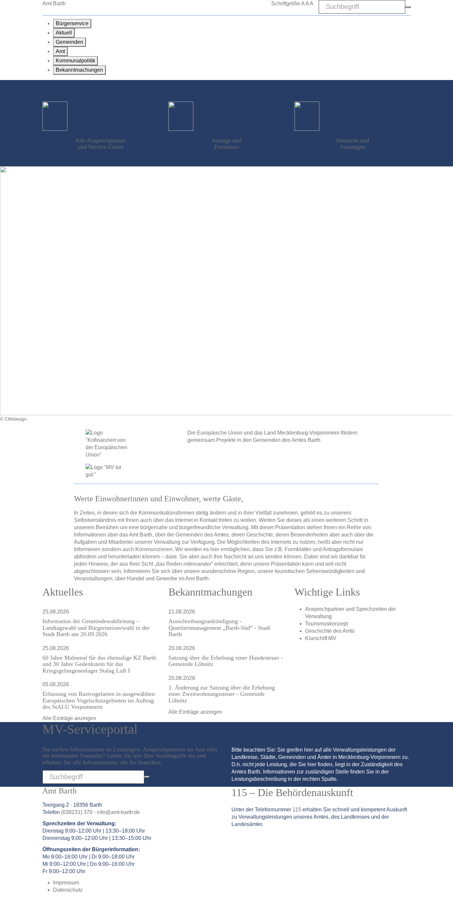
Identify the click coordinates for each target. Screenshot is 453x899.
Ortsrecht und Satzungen (352, 143)
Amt (60, 51)
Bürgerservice (72, 23)
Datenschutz (68, 890)
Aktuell (64, 33)
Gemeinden (69, 42)
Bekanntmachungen (79, 70)
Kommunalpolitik (75, 60)
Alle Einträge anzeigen (69, 718)
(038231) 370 (77, 812)
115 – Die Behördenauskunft (292, 792)
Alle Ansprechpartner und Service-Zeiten (100, 143)
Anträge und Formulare (226, 143)
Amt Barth (54, 3)
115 (296, 809)
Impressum (66, 882)
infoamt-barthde (118, 812)
